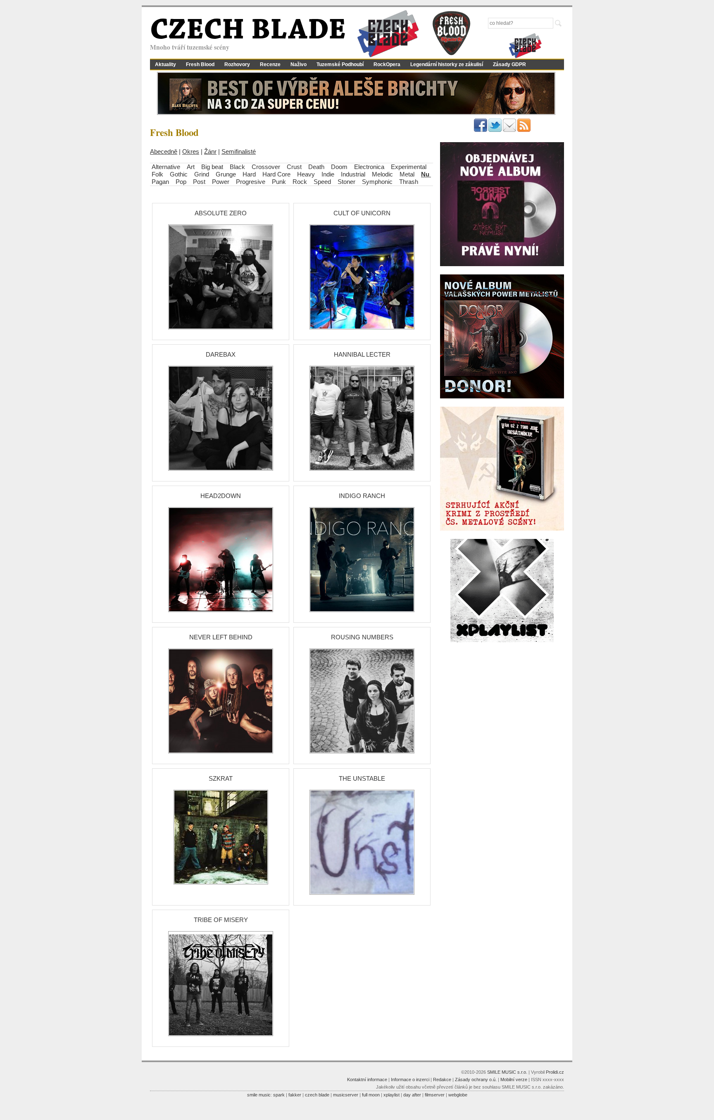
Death (316, 166)
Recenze (270, 64)
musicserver (345, 1094)
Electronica (369, 166)
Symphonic (377, 181)
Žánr (210, 151)
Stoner (346, 181)
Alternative (166, 166)
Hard (250, 174)
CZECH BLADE (248, 31)
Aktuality (165, 64)
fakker (294, 1094)
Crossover (266, 166)
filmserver (435, 1094)
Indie (327, 174)
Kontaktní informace (367, 1079)
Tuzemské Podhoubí (340, 64)
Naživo (298, 64)
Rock (300, 181)
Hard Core (276, 174)
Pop (181, 181)
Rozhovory (237, 64)
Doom (339, 166)
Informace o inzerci (410, 1079)
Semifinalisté (238, 151)
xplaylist (391, 1094)
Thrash (408, 181)
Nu (426, 174)
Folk (157, 174)
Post (199, 181)
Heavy (306, 174)
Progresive (251, 181)
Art (191, 166)
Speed (322, 181)
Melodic (382, 174)
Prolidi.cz (555, 1072)
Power (220, 181)
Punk (279, 181)
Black (237, 166)
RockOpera (387, 64)
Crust (294, 166)
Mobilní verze (513, 1079)
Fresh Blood (200, 64)
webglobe (457, 1094)
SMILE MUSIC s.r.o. (507, 1072)
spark (279, 1094)
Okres (190, 151)
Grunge (226, 174)
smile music (259, 1094)
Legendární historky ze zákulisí (446, 64)
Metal (407, 174)
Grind (201, 174)
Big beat (212, 166)
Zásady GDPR (509, 64)
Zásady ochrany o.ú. (476, 1079)
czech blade (317, 1094)
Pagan (160, 181)
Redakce (442, 1079)
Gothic (179, 174)
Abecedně (163, 151)
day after (412, 1094)
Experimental (408, 166)
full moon (371, 1094)
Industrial (353, 174)
